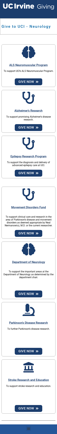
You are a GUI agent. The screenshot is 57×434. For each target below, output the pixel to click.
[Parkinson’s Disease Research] (28, 310)
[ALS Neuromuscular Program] (28, 52)
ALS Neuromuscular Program (28, 65)
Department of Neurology (28, 262)
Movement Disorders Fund (28, 207)
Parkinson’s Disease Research (28, 323)
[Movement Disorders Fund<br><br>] (28, 194)
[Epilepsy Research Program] (28, 143)
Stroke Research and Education (28, 380)
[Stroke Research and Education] (28, 367)
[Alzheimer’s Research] (28, 98)
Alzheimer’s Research (28, 110)
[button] (28, 428)
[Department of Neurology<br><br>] (28, 249)
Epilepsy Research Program (28, 156)
